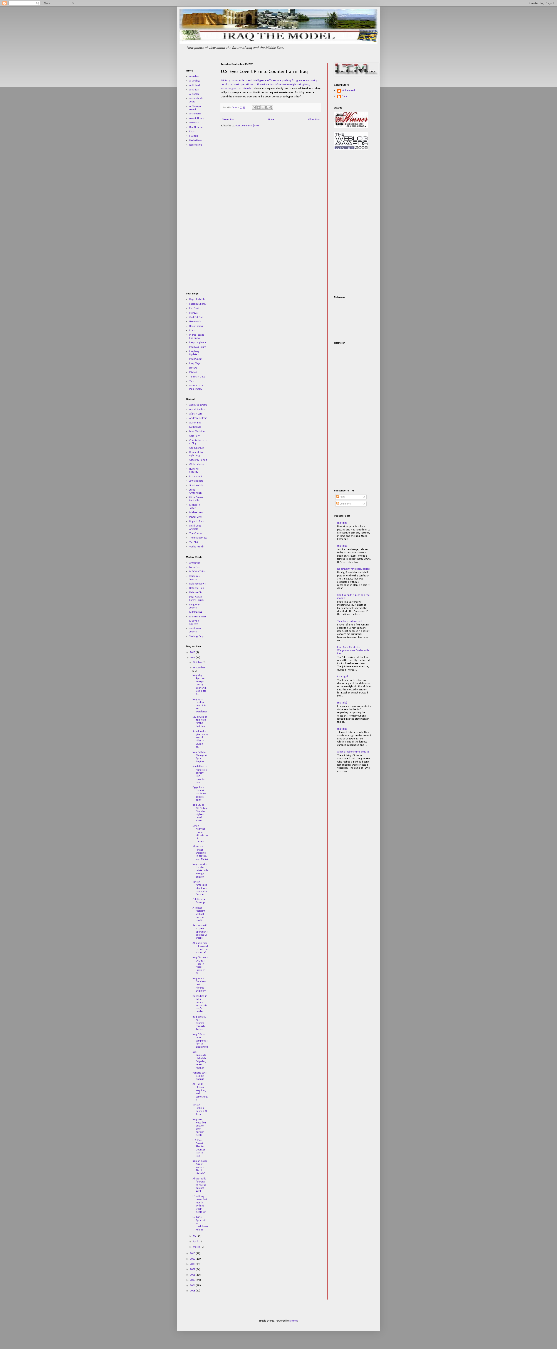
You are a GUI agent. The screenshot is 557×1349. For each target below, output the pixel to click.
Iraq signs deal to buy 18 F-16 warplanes (200, 705)
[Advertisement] (199, 219)
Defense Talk (196, 588)
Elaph (192, 131)
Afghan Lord (196, 414)
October (198, 662)
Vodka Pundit (196, 546)
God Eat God (196, 317)
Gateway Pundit (198, 460)
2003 (193, 1291)
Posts (342, 497)
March (197, 1247)
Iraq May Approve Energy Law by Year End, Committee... (199, 684)
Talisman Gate (197, 376)
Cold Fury (194, 436)
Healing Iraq (196, 326)
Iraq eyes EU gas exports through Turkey (199, 1023)
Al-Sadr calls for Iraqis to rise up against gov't (199, 1185)
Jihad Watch (196, 485)
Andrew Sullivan (198, 418)
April (196, 1241)
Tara (191, 381)
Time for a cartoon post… (351, 621)
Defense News (197, 584)
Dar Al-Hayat (196, 127)
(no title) (342, 523)
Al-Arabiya (194, 81)
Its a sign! (342, 676)
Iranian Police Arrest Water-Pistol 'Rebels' (200, 1167)
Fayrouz (193, 313)
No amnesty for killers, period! (354, 569)
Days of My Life (197, 299)
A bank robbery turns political (353, 752)
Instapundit (195, 476)
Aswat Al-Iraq (196, 118)
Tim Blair (194, 542)
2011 (193, 657)
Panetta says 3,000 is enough (199, 1076)
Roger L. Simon (197, 521)
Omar (345, 96)
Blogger (293, 1321)
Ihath (192, 330)
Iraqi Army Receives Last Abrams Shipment (199, 984)
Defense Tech (196, 592)
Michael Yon (196, 512)
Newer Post (228, 119)
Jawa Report (196, 481)
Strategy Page (196, 636)
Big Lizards (195, 427)
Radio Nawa (196, 140)
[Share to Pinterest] (271, 107)
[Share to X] (262, 107)
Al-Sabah (194, 94)
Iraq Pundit (195, 359)
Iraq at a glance (197, 342)
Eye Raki (194, 308)
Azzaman (194, 122)
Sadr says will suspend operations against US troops (200, 932)
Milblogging (195, 612)
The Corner (195, 533)
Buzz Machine (197, 431)
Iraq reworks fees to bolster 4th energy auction (200, 870)
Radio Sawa (195, 145)
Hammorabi (195, 321)
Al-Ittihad (194, 85)
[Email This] (254, 107)
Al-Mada (194, 89)
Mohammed (348, 90)
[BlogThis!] (258, 107)
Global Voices (196, 464)
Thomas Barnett (198, 538)
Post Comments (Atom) (247, 125)
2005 (193, 1280)
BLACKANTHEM (197, 571)
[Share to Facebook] (267, 107)
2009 (193, 1259)
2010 (193, 1253)
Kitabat (193, 372)
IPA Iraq (193, 136)
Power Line (195, 517)
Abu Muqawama (198, 405)
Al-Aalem (194, 76)
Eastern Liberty (197, 304)
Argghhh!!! (195, 563)
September (199, 667)
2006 (193, 1275)
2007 (193, 1269)
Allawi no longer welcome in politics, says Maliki (200, 853)
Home (271, 119)
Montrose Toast (197, 616)
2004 (193, 1285)
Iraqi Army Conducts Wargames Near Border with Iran (353, 650)
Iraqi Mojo (194, 363)
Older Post (314, 119)
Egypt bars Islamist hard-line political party (199, 793)
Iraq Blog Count (197, 347)
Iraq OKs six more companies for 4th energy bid (200, 1040)
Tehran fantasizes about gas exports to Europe (200, 888)
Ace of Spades (197, 409)
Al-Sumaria (195, 113)
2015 (193, 652)
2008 (193, 1264)
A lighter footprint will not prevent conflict (199, 914)
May (195, 1236)
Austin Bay (195, 422)
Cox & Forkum (196, 448)
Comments (345, 504)
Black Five (194, 567)
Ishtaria (193, 368)
